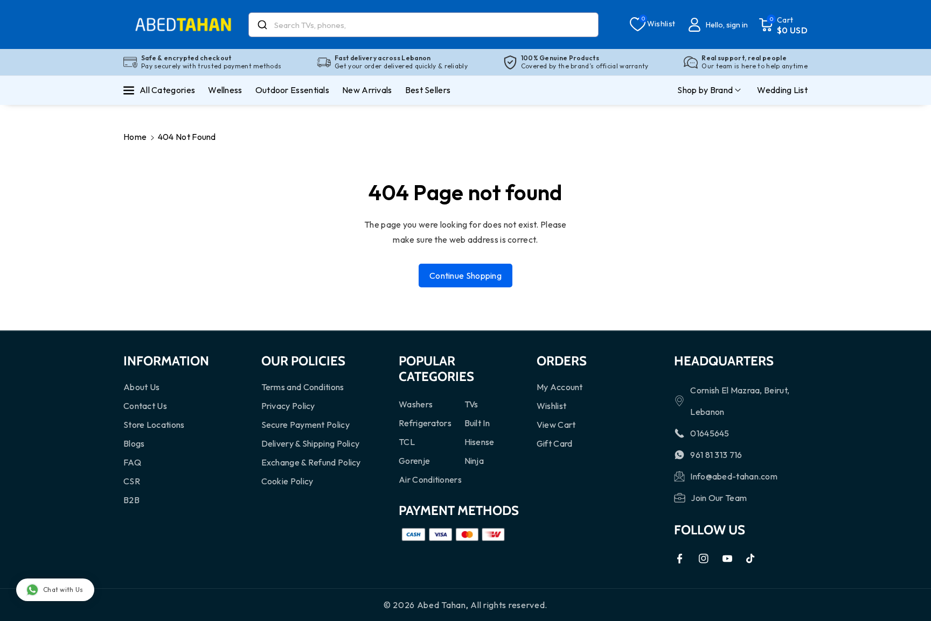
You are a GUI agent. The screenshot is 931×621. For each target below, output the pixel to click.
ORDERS (562, 361)
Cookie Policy (287, 481)
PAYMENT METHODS (459, 510)
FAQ (132, 462)
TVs (471, 404)
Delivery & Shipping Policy (310, 443)
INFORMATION (166, 361)
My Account (560, 387)
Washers (416, 404)
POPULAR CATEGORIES (436, 368)
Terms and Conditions (302, 387)
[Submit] (261, 25)
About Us (141, 387)
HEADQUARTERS (724, 361)
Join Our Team (719, 497)
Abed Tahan (441, 604)
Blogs (134, 443)
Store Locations (154, 424)
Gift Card (555, 443)
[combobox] (423, 24)
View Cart (556, 424)
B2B (131, 500)
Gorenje (414, 460)
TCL (407, 441)
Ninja (474, 460)
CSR (131, 481)
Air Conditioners (430, 479)
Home (135, 136)
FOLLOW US (709, 530)
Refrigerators (425, 423)
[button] (783, 25)
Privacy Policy (288, 405)
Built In (477, 423)
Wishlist (551, 405)
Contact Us (145, 405)
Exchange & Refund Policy (311, 462)
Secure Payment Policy (305, 424)
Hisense (479, 441)
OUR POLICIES (303, 361)
